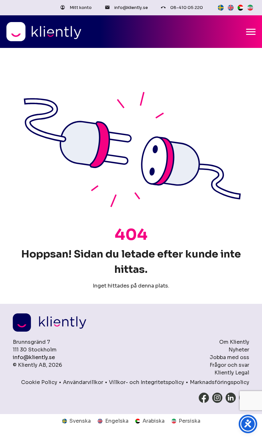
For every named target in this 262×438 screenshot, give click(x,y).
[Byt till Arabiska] (240, 7)
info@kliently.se (131, 7)
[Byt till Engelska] (230, 7)
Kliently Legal (231, 372)
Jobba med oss (229, 357)
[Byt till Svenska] (220, 7)
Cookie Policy (39, 382)
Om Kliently (234, 342)
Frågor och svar (229, 365)
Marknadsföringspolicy (219, 382)
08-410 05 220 (186, 7)
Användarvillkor (83, 382)
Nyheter (238, 349)
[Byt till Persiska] (250, 7)
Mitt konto (81, 7)
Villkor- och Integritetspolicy (146, 382)
